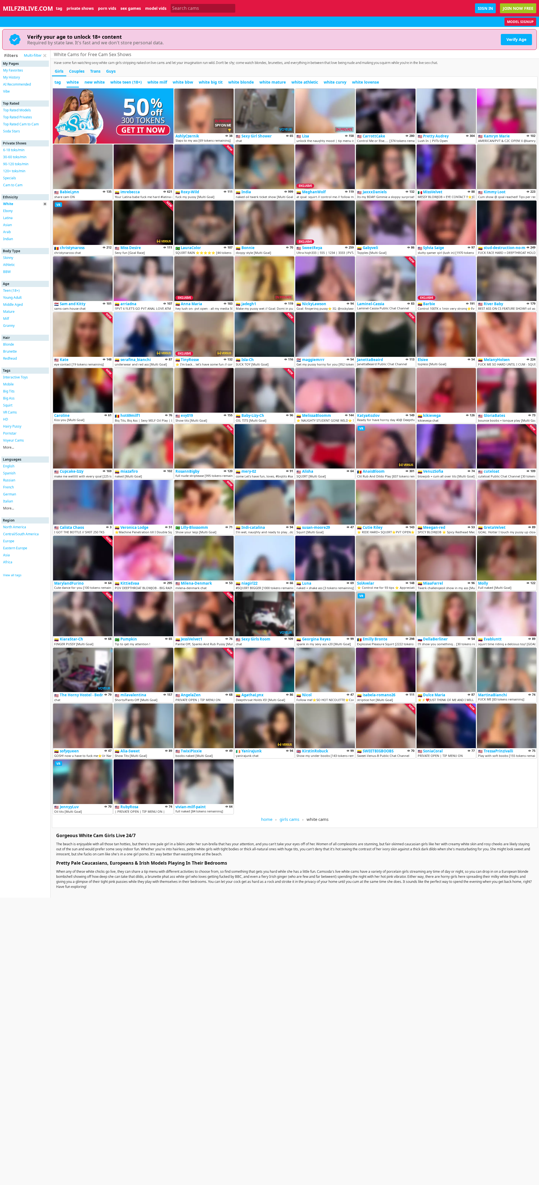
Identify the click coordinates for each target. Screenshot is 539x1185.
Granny (9, 325)
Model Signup (520, 21)
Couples (76, 71)
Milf (6, 318)
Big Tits (9, 391)
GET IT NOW (143, 130)
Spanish (9, 473)
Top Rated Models (17, 110)
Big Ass (9, 398)
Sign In (485, 8)
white (73, 82)
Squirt (7, 405)
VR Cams (10, 412)
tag (59, 8)
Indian (8, 238)
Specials (9, 178)
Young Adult (12, 297)
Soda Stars (11, 131)
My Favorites (13, 70)
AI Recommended (17, 84)
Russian (9, 480)
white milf (157, 82)
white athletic (304, 82)
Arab (7, 231)
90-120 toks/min (15, 164)
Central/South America (21, 534)
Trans (95, 71)
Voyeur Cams (13, 440)
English (8, 466)
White (8, 203)
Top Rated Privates (17, 117)
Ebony (8, 210)
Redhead (10, 358)
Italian (8, 501)
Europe (8, 541)
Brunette (10, 351)
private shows (80, 8)
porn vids (107, 8)
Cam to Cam (12, 185)
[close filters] (44, 55)
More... (8, 447)
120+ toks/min (14, 171)
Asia (6, 555)
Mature (9, 311)
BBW (7, 271)
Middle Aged (13, 304)
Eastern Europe (15, 548)
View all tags (12, 575)
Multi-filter (33, 55)
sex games (130, 8)
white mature (272, 82)
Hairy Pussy (12, 426)
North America (14, 527)
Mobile (8, 384)
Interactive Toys (15, 377)
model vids (155, 8)
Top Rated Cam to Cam (21, 124)
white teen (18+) (126, 82)
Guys (111, 71)
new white (94, 82)
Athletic (9, 264)
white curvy (335, 82)
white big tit (211, 82)
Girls (59, 71)
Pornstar (10, 433)
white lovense (365, 82)
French (8, 487)
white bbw (183, 82)
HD (5, 419)
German (9, 494)
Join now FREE (518, 8)
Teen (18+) (11, 290)
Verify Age (516, 39)
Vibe (6, 91)
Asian (7, 224)
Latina (8, 217)
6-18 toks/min (13, 150)
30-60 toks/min (14, 157)
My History (11, 77)
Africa (7, 562)
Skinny (8, 257)
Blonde (8, 344)
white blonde (241, 82)
